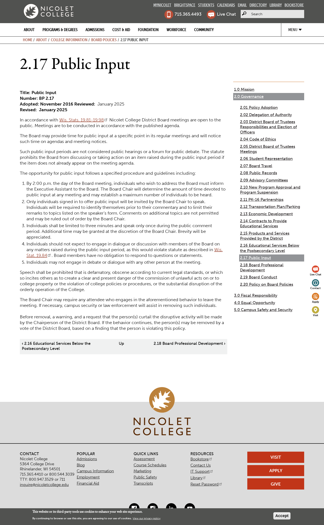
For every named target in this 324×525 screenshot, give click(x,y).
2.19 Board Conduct (258, 277)
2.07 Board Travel (256, 165)
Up (121, 343)
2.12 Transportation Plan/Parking (270, 206)
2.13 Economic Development (266, 213)
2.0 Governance (249, 96)
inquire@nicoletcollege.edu (44, 484)
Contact (315, 288)
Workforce (176, 29)
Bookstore (294, 5)
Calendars (226, 5)
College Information (69, 39)
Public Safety (145, 477)
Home (27, 39)
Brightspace (184, 5)
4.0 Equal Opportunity (254, 302)
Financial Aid (88, 483)
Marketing (142, 471)
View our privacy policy (146, 518)
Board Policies (104, 39)
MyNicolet (162, 5)
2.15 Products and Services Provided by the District (264, 236)
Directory (258, 5)
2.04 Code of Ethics (258, 139)
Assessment (144, 458)
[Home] (48, 11)
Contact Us (200, 465)
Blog (81, 465)
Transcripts (143, 483)
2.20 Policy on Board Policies (266, 284)
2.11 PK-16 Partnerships (261, 199)
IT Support (200, 471)
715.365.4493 (188, 14)
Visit (315, 315)
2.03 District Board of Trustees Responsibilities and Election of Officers (268, 127)
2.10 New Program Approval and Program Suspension (270, 190)
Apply (315, 301)
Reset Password (204, 484)
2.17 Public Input (255, 257)
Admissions (95, 29)
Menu (292, 29)
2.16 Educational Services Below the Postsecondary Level (56, 346)
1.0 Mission (244, 89)
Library (276, 5)
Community (204, 29)
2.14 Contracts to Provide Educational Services (263, 223)
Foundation (148, 29)
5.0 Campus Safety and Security (263, 309)
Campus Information (95, 471)
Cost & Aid (121, 29)
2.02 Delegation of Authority (266, 114)
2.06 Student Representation (266, 158)
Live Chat (226, 14)
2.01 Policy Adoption (259, 107)
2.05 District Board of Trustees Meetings (267, 149)
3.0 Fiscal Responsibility (255, 295)
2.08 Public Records (258, 173)
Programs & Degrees (60, 29)
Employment (88, 477)
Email (242, 5)
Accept (282, 516)
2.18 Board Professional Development (189, 343)
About (29, 29)
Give (276, 484)
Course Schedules (150, 465)
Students (206, 5)
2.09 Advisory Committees (264, 180)
